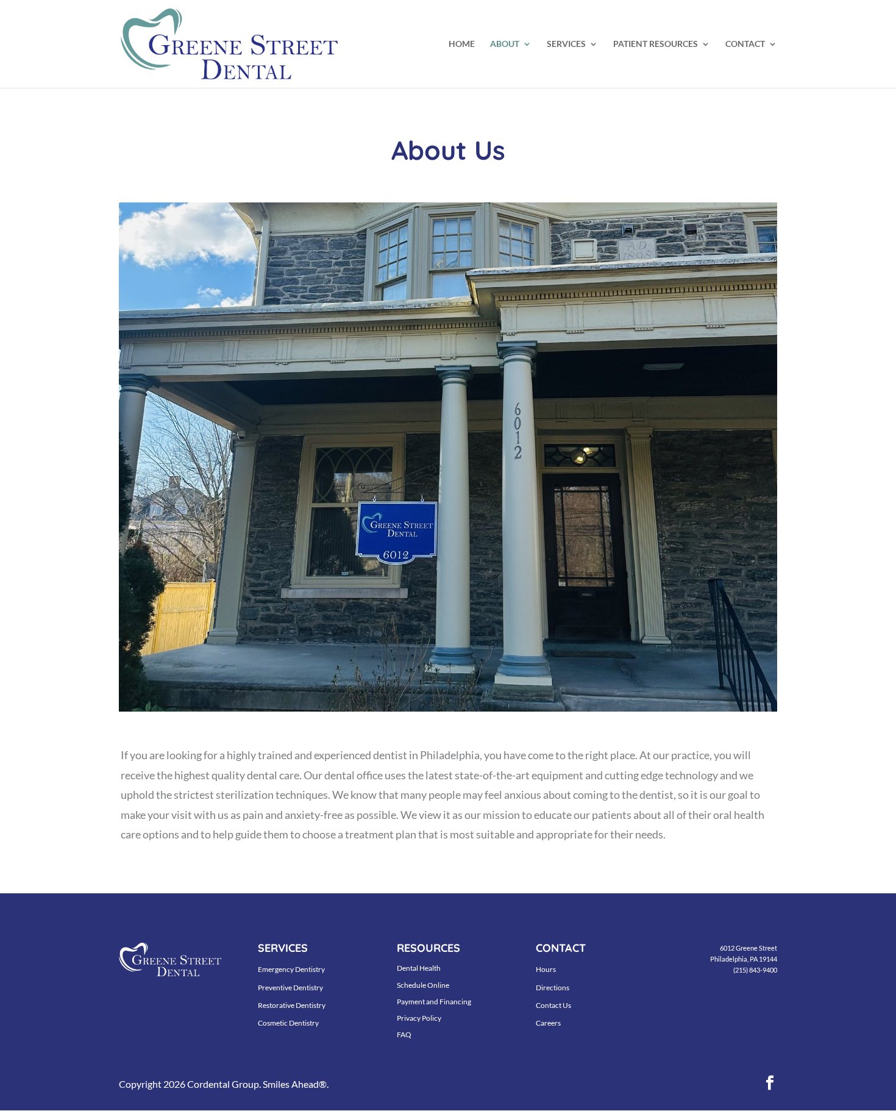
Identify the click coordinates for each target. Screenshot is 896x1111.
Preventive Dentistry (290, 987)
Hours (546, 969)
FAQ (404, 1034)
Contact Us (553, 1005)
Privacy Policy (419, 1018)
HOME (462, 44)
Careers (548, 1022)
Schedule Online (423, 985)
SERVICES (566, 44)
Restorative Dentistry (291, 1005)
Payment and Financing (434, 1001)
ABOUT (504, 44)
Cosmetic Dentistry (288, 1022)
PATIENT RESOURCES (655, 44)
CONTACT (745, 44)
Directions (552, 987)
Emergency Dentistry (291, 969)
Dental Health (419, 968)
